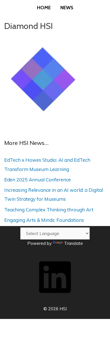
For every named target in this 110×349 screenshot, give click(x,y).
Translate (73, 243)
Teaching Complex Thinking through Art (48, 210)
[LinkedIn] (55, 296)
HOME (44, 7)
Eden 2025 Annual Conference (37, 180)
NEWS (66, 7)
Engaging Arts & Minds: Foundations (44, 220)
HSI (63, 308)
